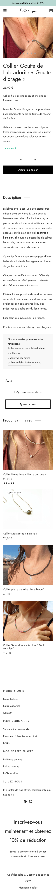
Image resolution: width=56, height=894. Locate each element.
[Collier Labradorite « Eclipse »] (28, 509)
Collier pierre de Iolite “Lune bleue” (23, 589)
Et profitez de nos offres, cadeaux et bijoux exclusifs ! (27, 792)
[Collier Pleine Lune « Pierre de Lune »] (28, 450)
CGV (28, 881)
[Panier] (51, 10)
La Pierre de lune (12, 759)
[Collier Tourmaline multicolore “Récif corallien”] (28, 621)
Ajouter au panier (28, 170)
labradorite (36, 348)
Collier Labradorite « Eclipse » (20, 533)
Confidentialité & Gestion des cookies (28, 875)
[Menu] (5, 10)
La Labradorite (11, 766)
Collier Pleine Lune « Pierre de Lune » (24, 474)
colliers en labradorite (19, 362)
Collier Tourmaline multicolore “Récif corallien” (23, 646)
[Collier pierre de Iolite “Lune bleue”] (28, 565)
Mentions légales (28, 887)
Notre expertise (11, 706)
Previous (6, 37)
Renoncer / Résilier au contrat (20, 736)
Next (50, 37)
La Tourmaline (10, 773)
